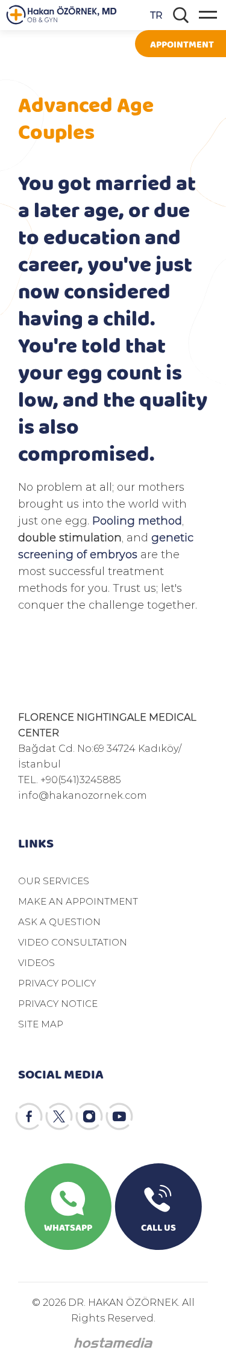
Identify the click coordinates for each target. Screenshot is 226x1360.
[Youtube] (119, 1116)
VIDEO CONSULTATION (72, 942)
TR (156, 14)
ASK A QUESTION (59, 921)
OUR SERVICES (53, 881)
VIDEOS (36, 962)
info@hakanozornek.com (82, 795)
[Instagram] (89, 1116)
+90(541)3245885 (80, 779)
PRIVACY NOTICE (58, 1003)
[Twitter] (59, 1116)
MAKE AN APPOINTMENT (78, 901)
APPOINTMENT (182, 43)
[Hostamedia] (113, 1343)
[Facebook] (29, 1116)
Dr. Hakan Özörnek (61, 15)
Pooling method (137, 520)
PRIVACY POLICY (57, 983)
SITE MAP (40, 1024)
